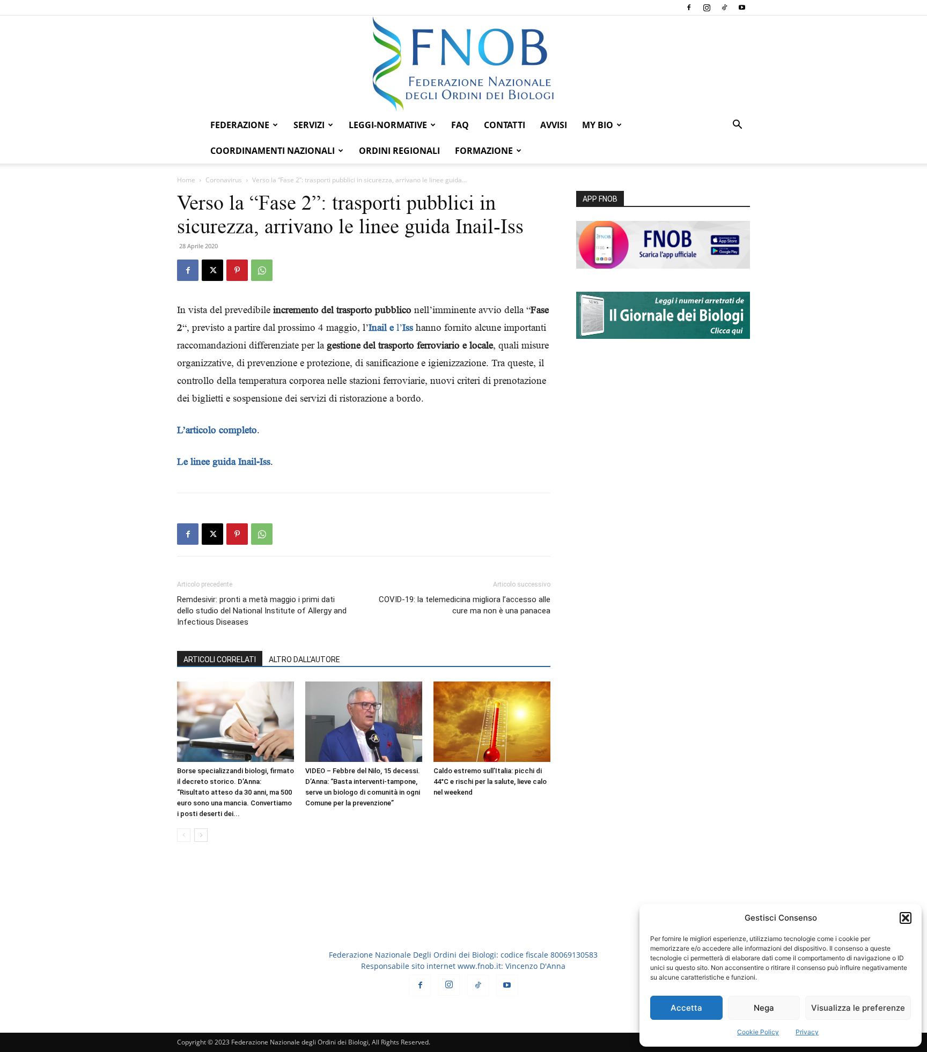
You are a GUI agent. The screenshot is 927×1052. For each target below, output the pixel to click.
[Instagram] (706, 7)
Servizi (309, 125)
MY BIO (597, 125)
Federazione (239, 125)
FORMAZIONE (484, 151)
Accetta (686, 1008)
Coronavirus (223, 179)
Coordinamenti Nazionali (272, 151)
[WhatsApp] (262, 270)
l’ (391, 327)
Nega (764, 1008)
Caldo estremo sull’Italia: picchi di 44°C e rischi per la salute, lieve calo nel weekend (490, 781)
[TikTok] (724, 7)
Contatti (504, 125)
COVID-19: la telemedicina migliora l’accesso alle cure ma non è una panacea (464, 605)
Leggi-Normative (388, 125)
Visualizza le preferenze (858, 1008)
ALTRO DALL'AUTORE (304, 659)
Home (186, 179)
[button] (905, 918)
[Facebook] (689, 7)
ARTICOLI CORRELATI (219, 659)
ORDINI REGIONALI (399, 151)
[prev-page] (183, 835)
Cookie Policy (758, 1032)
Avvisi (553, 125)
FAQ (460, 125)
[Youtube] (742, 7)
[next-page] (201, 835)
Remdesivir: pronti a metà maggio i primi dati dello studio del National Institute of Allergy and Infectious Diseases (262, 611)
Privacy (807, 1032)
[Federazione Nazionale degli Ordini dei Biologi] (463, 64)
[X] (212, 270)
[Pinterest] (237, 270)
